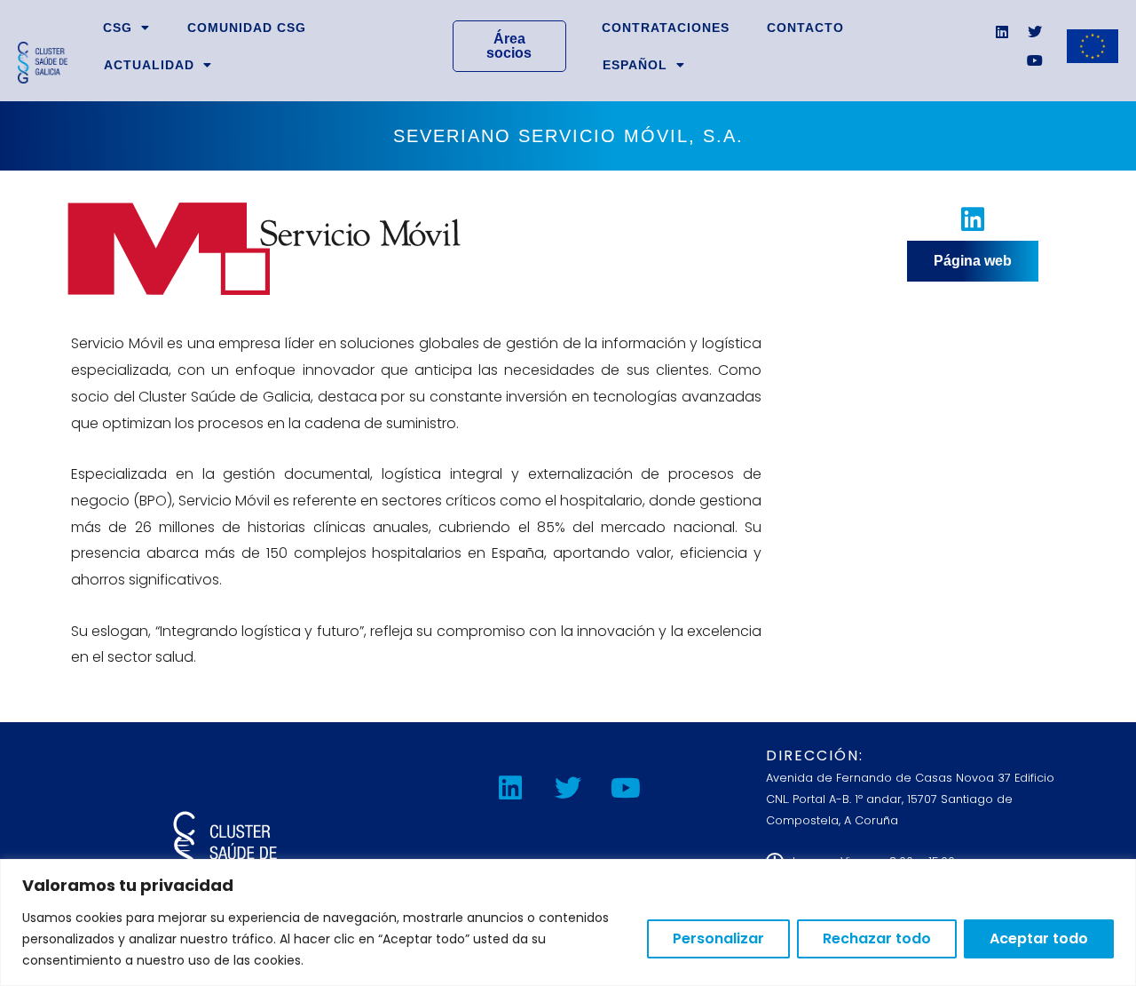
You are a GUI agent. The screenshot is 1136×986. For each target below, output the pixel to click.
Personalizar (718, 938)
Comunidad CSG (246, 27)
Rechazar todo (877, 938)
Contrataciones (666, 27)
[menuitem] (644, 64)
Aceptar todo (1039, 938)
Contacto (805, 27)
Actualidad (149, 65)
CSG (117, 27)
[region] (568, 922)
